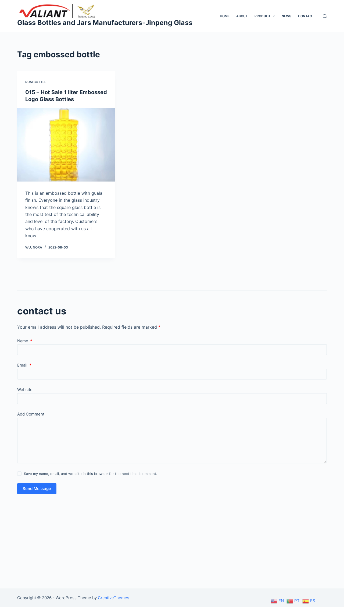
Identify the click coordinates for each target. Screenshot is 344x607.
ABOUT (242, 16)
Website (25, 389)
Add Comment (30, 414)
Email (24, 365)
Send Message (37, 488)
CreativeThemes (113, 597)
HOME (225, 16)
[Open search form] (325, 16)
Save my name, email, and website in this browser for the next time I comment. (90, 473)
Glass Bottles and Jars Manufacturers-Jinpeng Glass (104, 23)
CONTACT (306, 16)
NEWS (286, 16)
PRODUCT (263, 16)
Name (24, 340)
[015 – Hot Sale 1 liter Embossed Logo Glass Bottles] (66, 145)
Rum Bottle (35, 82)
